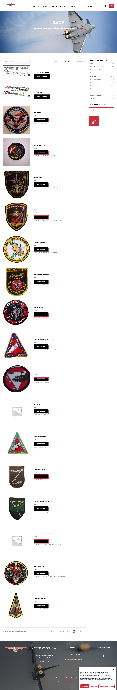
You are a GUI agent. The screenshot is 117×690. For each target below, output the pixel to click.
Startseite (36, 6)
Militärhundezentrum (41, 275)
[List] (78, 61)
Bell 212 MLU (38, 404)
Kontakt (90, 6)
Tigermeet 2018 (38, 307)
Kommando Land (39, 469)
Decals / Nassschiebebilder (97, 66)
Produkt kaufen (42, 76)
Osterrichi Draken (40, 437)
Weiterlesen (41, 119)
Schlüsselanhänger (95, 95)
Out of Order (93, 82)
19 (70, 631)
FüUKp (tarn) (38, 177)
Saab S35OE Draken (40, 599)
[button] (114, 669)
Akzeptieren (84, 686)
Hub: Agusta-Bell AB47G (41, 72)
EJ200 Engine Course (40, 566)
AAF (91, 63)
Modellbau (93, 76)
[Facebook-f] (103, 656)
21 (77, 631)
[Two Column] (80, 61)
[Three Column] (82, 61)
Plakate (92, 89)
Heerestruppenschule (41, 501)
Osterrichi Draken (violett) (43, 339)
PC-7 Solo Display (39, 145)
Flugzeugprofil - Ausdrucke (97, 70)
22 (81, 631)
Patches (92, 85)
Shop (82, 6)
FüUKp (36, 210)
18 (67, 631)
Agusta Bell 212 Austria (41, 372)
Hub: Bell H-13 (38, 92)
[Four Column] (84, 61)
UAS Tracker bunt (39, 242)
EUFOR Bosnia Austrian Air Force (44, 534)
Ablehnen (94, 686)
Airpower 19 (37, 113)
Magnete (92, 73)
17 (63, 631)
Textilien (92, 98)
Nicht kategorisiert (95, 79)
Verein (45, 6)
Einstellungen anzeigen (107, 686)
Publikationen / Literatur (97, 92)
